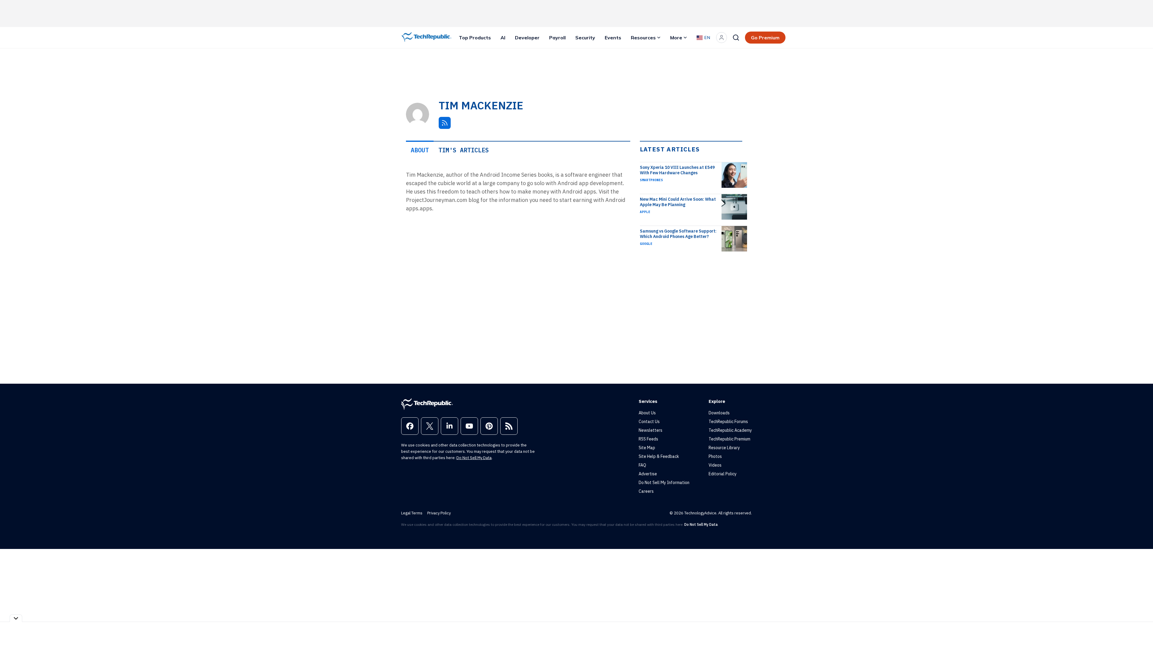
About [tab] (420, 150)
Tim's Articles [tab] (463, 150)
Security (585, 38)
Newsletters (650, 430)
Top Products (475, 38)
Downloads (719, 413)
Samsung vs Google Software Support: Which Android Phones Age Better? (678, 233)
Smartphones (651, 180)
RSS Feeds (648, 439)
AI (503, 38)
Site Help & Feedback (659, 456)
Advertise (648, 474)
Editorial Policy (723, 474)
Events (613, 38)
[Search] (736, 37)
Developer (527, 38)
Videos (715, 465)
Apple (645, 212)
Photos (715, 456)
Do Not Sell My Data (474, 457)
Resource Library (724, 447)
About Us (647, 413)
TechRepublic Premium (729, 439)
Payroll (557, 38)
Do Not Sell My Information (664, 482)
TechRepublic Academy (730, 430)
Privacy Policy (439, 513)
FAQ (642, 465)
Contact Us (649, 421)
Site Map (647, 447)
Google (646, 244)
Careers (646, 491)
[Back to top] (1141, 630)
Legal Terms (411, 513)
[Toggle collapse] (16, 618)
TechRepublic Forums (728, 421)
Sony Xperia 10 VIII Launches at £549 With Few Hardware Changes (677, 170)
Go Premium (765, 38)
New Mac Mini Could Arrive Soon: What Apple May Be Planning (678, 202)
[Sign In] (721, 37)
